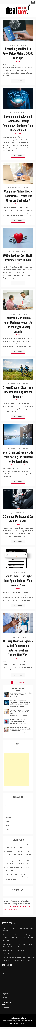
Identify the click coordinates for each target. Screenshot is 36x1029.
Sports (7, 825)
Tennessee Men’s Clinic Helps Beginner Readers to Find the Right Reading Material (18, 324)
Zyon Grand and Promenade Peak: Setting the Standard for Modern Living (18, 456)
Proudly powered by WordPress (13, 1021)
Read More (18, 81)
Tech (7, 829)
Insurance (18, 263)
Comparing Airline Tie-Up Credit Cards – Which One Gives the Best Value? (18, 195)
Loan (18, 61)
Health (18, 335)
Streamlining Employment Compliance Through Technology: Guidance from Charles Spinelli (18, 123)
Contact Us (5, 1007)
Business (18, 133)
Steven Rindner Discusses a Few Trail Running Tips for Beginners (18, 391)
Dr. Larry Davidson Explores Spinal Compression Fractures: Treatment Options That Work (18, 648)
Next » (21, 682)
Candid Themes (20, 1023)
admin (24, 45)
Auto (18, 524)
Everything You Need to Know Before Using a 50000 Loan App (18, 53)
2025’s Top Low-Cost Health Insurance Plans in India (18, 257)
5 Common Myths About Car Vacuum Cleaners (18, 518)
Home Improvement (18, 465)
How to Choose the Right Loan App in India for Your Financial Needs (18, 580)
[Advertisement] (16, 769)
